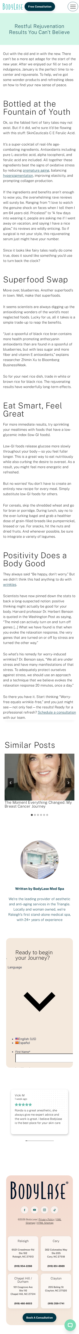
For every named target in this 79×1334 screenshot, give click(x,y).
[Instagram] (44, 1210)
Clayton (56, 1278)
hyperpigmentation (18, 175)
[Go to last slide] (11, 782)
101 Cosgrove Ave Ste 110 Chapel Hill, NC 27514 (23, 1290)
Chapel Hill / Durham (23, 1280)
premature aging (36, 170)
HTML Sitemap (45, 1222)
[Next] (68, 782)
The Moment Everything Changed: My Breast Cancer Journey (38, 804)
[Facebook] (24, 1210)
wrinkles (9, 584)
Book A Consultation (39, 1317)
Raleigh (23, 1241)
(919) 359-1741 (56, 1303)
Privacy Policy (46, 1219)
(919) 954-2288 (23, 1266)
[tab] (32, 815)
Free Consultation (39, 6)
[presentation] (39, 777)
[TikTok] (54, 1210)
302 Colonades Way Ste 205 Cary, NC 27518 (56, 1253)
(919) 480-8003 (23, 1303)
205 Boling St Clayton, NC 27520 (56, 1289)
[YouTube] (34, 1210)
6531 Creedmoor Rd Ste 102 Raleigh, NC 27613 (23, 1253)
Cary (56, 1241)
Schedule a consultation (57, 712)
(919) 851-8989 (56, 1266)
